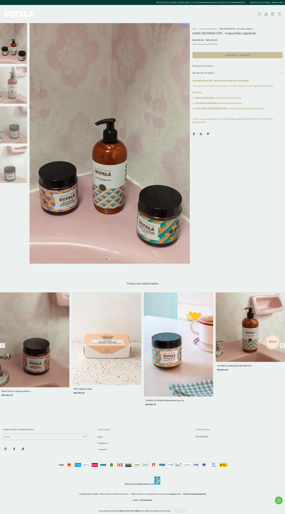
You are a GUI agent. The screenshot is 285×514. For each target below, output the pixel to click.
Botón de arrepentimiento (194, 494)
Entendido (180, 510)
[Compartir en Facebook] (193, 133)
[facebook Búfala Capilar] (14, 448)
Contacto (102, 449)
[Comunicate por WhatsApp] (279, 500)
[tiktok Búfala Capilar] (23, 448)
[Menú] (279, 14)
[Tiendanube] (142, 500)
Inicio (194, 28)
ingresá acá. (175, 494)
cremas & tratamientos (208, 28)
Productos (102, 443)
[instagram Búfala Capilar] (5, 448)
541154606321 (201, 436)
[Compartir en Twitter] (201, 133)
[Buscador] (259, 14)
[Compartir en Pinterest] (208, 133)
